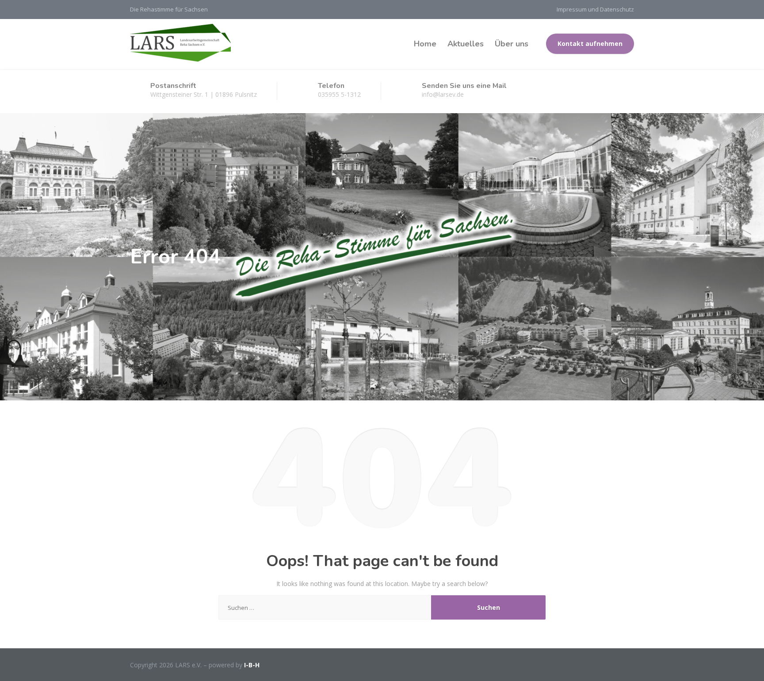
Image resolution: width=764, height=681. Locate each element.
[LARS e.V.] (180, 44)
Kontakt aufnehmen (590, 43)
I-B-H (252, 665)
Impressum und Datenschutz (595, 9)
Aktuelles (465, 43)
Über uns (511, 43)
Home (425, 43)
